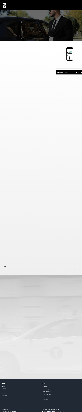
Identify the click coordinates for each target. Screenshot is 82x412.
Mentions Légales (6, 409)
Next (78, 266)
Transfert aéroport (47, 394)
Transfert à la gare (47, 391)
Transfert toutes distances (49, 402)
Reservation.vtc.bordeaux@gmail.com (50, 409)
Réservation (4, 393)
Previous (4, 266)
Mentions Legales (46, 389)
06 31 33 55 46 (45, 407)
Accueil (3, 386)
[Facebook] (75, 72)
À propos (4, 388)
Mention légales (5, 391)
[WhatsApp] (79, 72)
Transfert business (47, 396)
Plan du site (4, 395)
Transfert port (46, 399)
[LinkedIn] (77, 72)
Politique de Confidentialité (8, 407)
